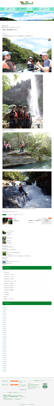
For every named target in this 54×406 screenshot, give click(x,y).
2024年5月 (4, 324)
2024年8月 (4, 318)
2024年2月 (4, 330)
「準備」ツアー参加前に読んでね (21, 9)
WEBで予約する (30, 11)
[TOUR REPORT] (7, 220)
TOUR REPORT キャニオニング (15, 27)
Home (2, 8)
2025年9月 (4, 311)
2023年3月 (4, 351)
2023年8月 (4, 342)
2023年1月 (4, 355)
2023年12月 (4, 334)
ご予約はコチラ (35, 9)
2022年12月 (4, 357)
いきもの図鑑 (6, 294)
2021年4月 (4, 371)
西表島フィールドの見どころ (9, 298)
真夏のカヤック (9, 240)
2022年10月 (4, 361)
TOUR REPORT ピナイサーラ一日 (10, 281)
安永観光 (5, 397)
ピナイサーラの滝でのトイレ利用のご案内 (9, 249)
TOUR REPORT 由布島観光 (8, 283)
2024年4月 (4, 326)
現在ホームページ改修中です (6, 234)
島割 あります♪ (4, 258)
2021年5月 (4, 369)
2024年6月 (4, 322)
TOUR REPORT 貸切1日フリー (9, 285)
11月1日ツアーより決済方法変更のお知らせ (13, 252)
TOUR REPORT (6, 27)
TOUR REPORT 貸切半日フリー (9, 287)
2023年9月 (4, 340)
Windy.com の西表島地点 (18, 395)
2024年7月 (4, 320)
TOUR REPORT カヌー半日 (8, 274)
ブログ (51, 9)
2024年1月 (4, 332)
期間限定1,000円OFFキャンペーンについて (13, 261)
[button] (23, 389)
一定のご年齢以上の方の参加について (8, 246)
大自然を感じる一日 (16, 220)
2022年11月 (4, 359)
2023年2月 (4, 353)
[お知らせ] (46, 220)
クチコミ (29, 9)
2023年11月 (4, 336)
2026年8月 (4, 307)
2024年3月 (4, 328)
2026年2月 (4, 309)
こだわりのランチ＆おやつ (44, 9)
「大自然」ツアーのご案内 (9, 9)
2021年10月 (4, 365)
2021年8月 (4, 367)
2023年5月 (4, 347)
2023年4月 (4, 349)
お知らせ (5, 296)
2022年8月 (4, 363)
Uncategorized (6, 292)
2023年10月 (4, 338)
